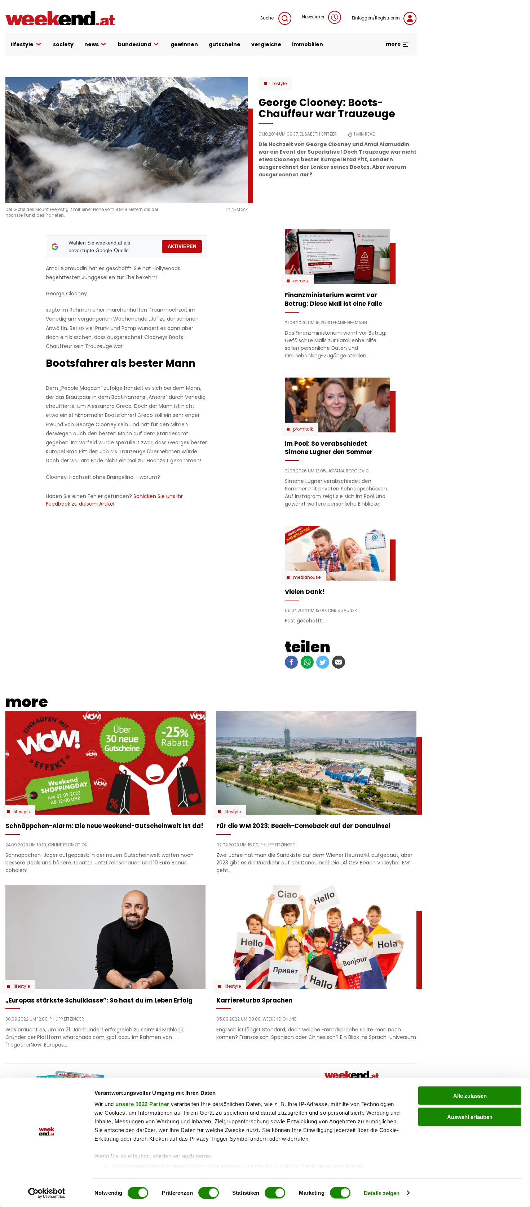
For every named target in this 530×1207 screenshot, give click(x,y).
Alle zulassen (470, 1096)
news (91, 44)
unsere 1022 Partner (142, 1104)
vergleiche (266, 44)
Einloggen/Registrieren (376, 18)
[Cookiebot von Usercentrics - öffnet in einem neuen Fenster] (46, 1193)
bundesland (134, 44)
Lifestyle (278, 84)
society (63, 44)
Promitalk (303, 429)
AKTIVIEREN (182, 246)
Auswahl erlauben (470, 1117)
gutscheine (224, 44)
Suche (267, 18)
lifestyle (22, 44)
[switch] (208, 1192)
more (394, 44)
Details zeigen (381, 1193)
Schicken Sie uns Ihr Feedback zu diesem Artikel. (114, 500)
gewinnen (184, 44)
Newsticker (313, 17)
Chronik (301, 281)
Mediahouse (307, 577)
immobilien (307, 44)
